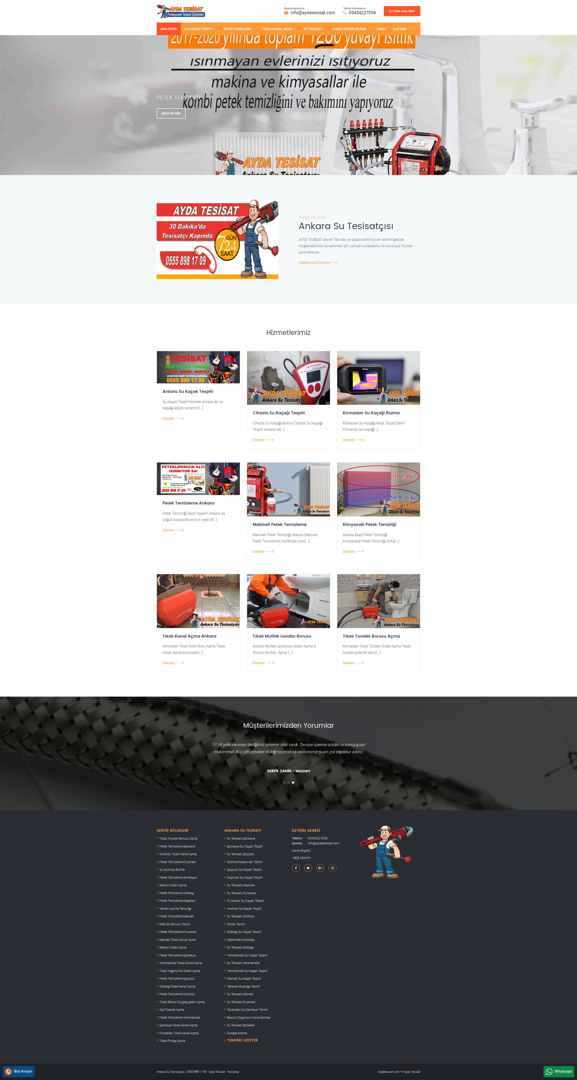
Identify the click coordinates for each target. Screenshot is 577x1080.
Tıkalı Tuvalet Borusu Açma (178, 838)
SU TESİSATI (312, 29)
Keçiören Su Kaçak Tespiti (245, 877)
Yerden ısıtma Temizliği (175, 908)
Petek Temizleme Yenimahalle (179, 1017)
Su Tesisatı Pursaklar (241, 893)
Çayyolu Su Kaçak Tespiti (244, 869)
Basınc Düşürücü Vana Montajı (248, 1017)
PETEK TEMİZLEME (237, 29)
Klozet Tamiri (236, 924)
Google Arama (237, 1033)
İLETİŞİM (399, 29)
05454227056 (362, 12)
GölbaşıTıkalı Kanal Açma (177, 986)
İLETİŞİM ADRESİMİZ (402, 11)
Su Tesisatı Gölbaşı (240, 947)
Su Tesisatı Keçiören (241, 885)
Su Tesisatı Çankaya (241, 838)
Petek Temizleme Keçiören (177, 900)
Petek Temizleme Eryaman (177, 862)
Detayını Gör (171, 113)
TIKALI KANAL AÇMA (277, 29)
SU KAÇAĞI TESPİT (198, 29)
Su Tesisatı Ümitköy (240, 916)
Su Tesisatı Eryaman (241, 1002)
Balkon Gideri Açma (173, 885)
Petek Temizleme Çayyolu (177, 978)
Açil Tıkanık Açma (171, 1009)
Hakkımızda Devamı (315, 262)
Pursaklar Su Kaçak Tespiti (245, 900)
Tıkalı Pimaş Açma (172, 1041)
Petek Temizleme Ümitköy (177, 994)
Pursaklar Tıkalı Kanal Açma (179, 1033)
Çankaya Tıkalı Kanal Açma (178, 1025)
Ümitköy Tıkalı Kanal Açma (178, 854)
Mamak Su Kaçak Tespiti (244, 978)
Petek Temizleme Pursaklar (178, 932)
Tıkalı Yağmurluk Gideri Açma (179, 971)
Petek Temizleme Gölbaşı (176, 893)
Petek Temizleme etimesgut (178, 877)
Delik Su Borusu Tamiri (174, 924)
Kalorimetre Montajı (241, 939)
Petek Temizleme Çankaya (177, 955)
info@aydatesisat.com (313, 12)
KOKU (381, 29)
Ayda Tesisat (412, 1072)
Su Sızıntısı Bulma (172, 869)
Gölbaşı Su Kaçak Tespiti (244, 932)
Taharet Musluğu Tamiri (243, 986)
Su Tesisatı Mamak (240, 994)
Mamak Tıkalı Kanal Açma (177, 939)
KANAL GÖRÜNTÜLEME (349, 29)
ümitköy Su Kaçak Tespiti (244, 908)
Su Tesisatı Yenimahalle (243, 963)
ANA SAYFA (168, 29)
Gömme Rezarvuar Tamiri (244, 862)
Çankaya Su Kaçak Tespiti (245, 846)
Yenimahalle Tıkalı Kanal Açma (180, 963)
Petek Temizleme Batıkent (177, 846)
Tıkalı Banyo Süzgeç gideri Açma (182, 1002)
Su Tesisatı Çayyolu (240, 854)
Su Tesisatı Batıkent (241, 1025)
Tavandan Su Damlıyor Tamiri (247, 1009)
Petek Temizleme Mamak (176, 916)
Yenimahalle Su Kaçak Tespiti (247, 955)
